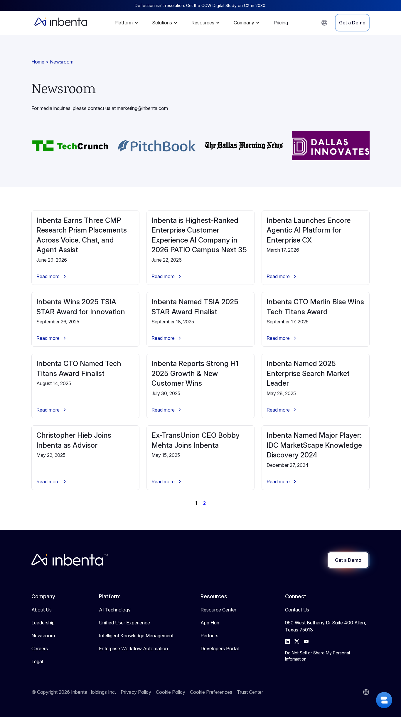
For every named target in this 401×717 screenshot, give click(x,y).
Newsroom (43, 636)
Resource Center (218, 610)
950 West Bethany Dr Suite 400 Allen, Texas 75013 (325, 626)
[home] (60, 22)
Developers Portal (220, 648)
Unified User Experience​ (124, 623)
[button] (128, 22)
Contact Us (297, 610)
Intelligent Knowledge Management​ (136, 636)
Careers (39, 648)
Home (37, 62)
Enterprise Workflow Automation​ (133, 648)
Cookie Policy (170, 692)
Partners (209, 636)
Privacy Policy (136, 692)
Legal (37, 661)
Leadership (43, 623)
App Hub (210, 623)
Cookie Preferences (211, 692)
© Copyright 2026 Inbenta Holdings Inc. (73, 692)
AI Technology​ (115, 610)
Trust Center (250, 692)
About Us (41, 610)
